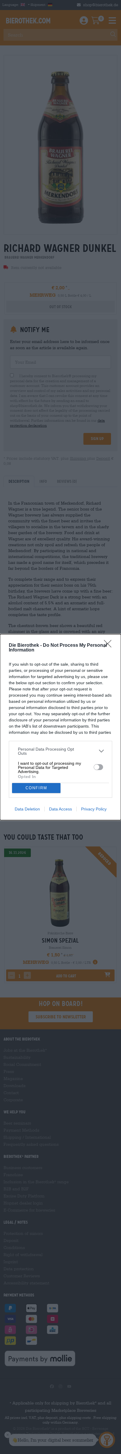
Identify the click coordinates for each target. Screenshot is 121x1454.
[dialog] (60, 727)
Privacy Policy (94, 809)
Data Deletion (27, 809)
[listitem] (60, 751)
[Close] (109, 645)
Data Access (60, 809)
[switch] (98, 767)
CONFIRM (36, 788)
